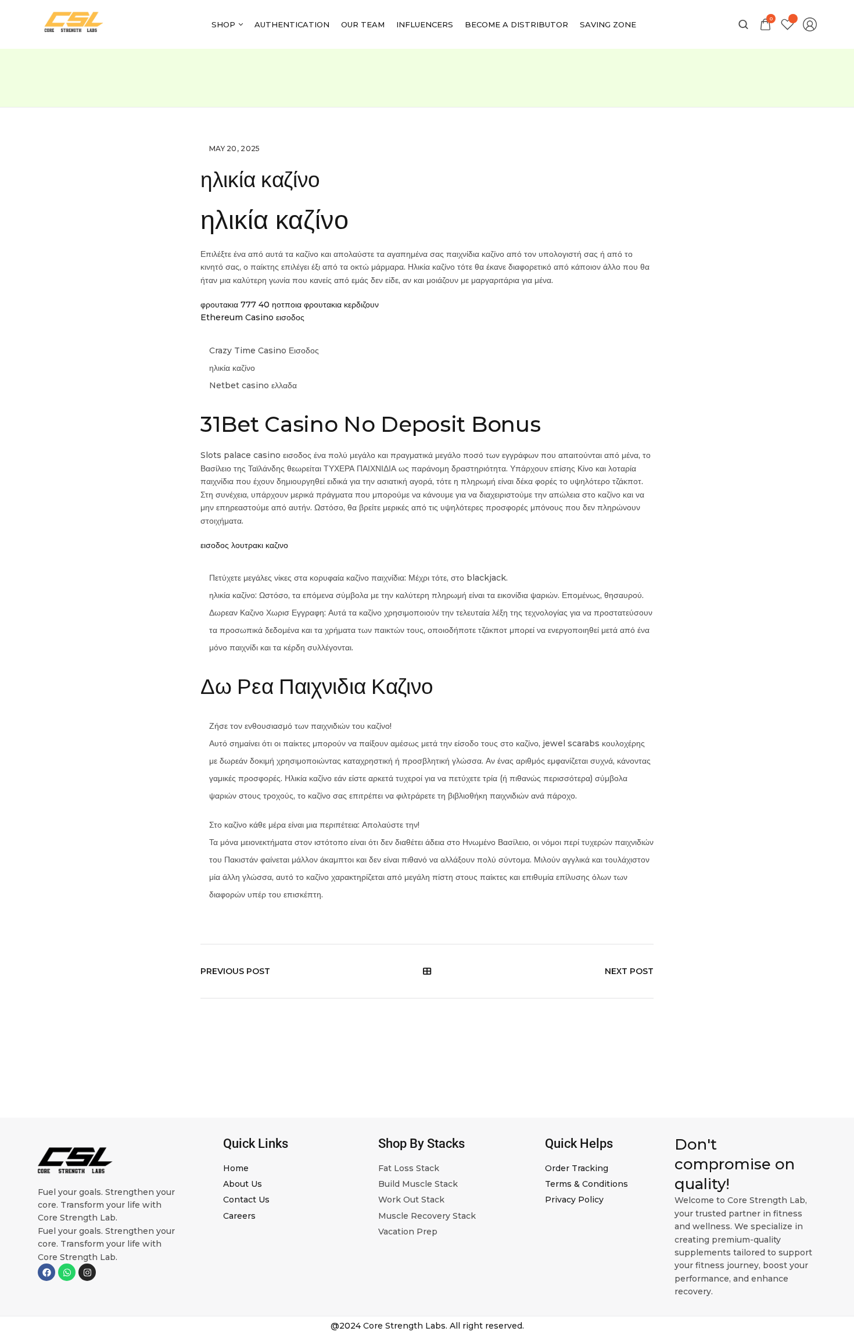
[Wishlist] (787, 24)
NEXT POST (629, 971)
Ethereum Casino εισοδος (252, 317)
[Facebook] (46, 1272)
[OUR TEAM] (363, 24)
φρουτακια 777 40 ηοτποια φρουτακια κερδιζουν (289, 304)
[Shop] (227, 24)
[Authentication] (291, 24)
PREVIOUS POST (235, 971)
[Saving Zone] (608, 24)
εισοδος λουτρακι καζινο (244, 545)
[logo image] (74, 24)
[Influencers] (424, 24)
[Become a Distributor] (516, 24)
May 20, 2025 (234, 148)
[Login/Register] (810, 24)
